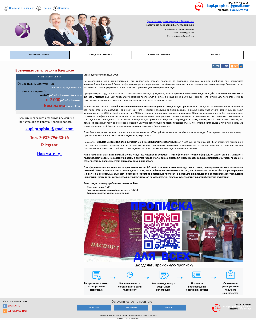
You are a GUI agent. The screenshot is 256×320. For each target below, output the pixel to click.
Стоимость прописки (159, 55)
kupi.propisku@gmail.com (228, 6)
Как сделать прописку (100, 55)
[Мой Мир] (241, 66)
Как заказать (94, 307)
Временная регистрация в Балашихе (170, 21)
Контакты (216, 55)
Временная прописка (40, 55)
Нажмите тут (239, 10)
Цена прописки (131, 307)
